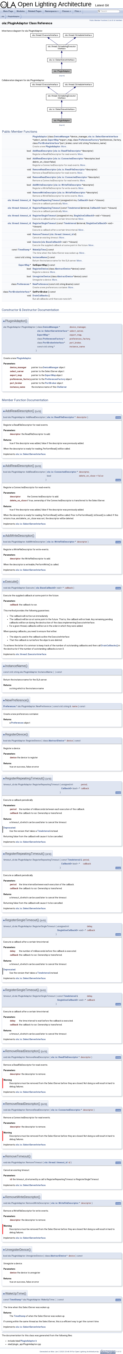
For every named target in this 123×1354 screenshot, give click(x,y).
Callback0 (82, 200)
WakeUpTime (39, 249)
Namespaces (52, 12)
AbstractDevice (62, 269)
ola (3, 16)
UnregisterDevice (41, 276)
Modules (21, 11)
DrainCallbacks (40, 295)
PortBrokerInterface (48, 143)
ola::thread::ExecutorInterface (31, 654)
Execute (36, 242)
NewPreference (40, 284)
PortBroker (50, 383)
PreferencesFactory (89, 140)
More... (64, 146)
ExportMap (53, 140)
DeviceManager (62, 136)
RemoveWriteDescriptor (45, 192)
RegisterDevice (40, 269)
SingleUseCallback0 (84, 215)
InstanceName (40, 257)
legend (62, 75)
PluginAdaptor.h (29, 1341)
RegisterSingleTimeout (44, 215)
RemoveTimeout (41, 234)
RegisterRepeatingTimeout (46, 200)
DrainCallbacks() (109, 645)
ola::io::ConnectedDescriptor (68, 158)
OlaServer (62, 387)
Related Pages (34, 11)
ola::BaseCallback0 (51, 242)
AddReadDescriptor (43, 151)
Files (78, 12)
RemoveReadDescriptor (45, 169)
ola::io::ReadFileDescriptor (67, 151)
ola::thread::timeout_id (19, 200)
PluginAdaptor (13, 16)
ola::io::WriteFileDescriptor (68, 185)
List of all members (115, 20)
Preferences (23, 284)
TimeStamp (23, 249)
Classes (67, 12)
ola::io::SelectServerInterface (103, 136)
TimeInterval (73, 208)
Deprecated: (9, 828)
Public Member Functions (98, 20)
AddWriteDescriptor (43, 185)
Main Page (8, 11)
